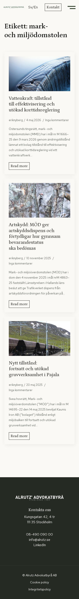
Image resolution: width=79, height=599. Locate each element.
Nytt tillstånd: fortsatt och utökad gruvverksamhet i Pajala (34, 368)
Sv (30, 7)
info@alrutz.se (39, 539)
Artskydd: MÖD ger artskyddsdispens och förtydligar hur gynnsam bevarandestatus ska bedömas (34, 236)
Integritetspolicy (40, 589)
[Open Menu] (71, 7)
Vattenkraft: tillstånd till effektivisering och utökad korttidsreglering (34, 104)
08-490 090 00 (39, 534)
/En (35, 7)
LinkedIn (39, 545)
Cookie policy (39, 582)
